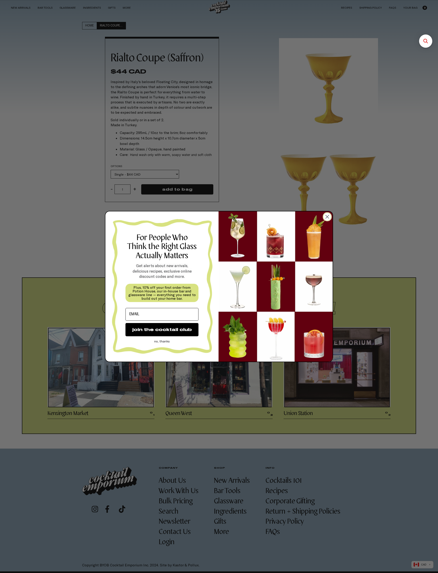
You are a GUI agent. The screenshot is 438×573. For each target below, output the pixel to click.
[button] (425, 41)
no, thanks (162, 341)
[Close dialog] (327, 217)
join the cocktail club (162, 329)
